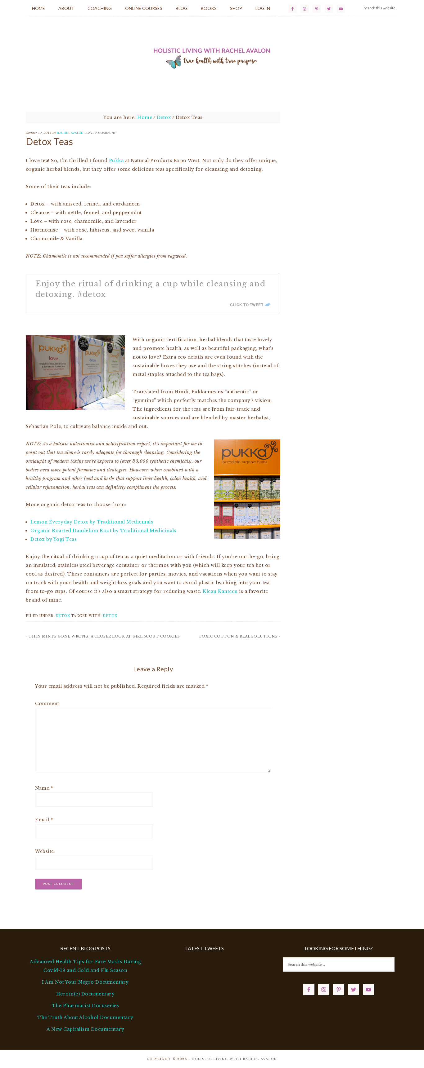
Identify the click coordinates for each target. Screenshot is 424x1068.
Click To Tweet (246, 305)
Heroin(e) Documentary (85, 994)
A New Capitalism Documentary (85, 1029)
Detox (63, 616)
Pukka (116, 160)
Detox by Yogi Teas (53, 539)
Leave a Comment (100, 133)
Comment (47, 703)
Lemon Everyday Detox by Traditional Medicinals (91, 522)
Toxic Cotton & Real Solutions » (240, 636)
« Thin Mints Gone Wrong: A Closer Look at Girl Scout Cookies (103, 636)
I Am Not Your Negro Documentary (85, 982)
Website (44, 851)
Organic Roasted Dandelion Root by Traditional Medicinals (103, 530)
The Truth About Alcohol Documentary (85, 1017)
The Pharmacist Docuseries (85, 1005)
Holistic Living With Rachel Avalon (212, 57)
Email (44, 820)
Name (44, 788)
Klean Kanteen (220, 591)
